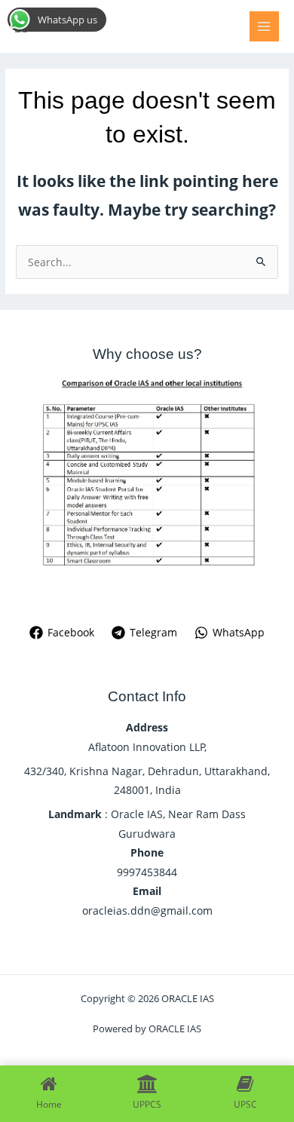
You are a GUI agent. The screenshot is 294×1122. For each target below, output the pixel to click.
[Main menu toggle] (264, 26)
